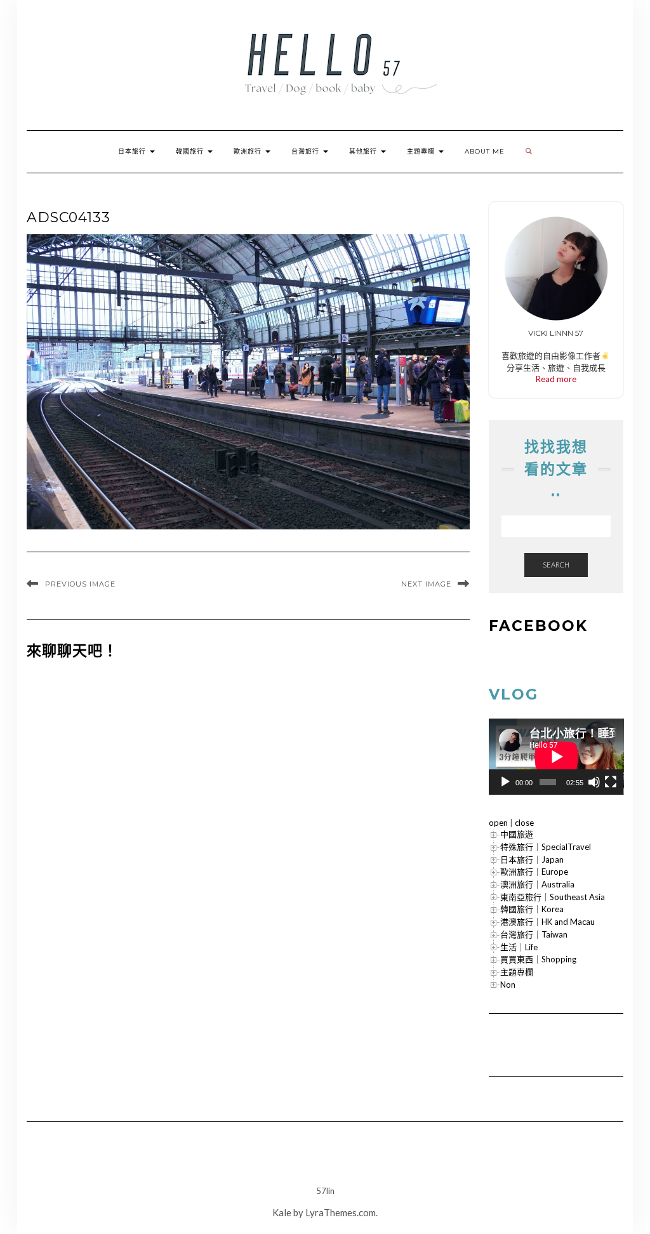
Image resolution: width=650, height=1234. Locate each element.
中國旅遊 (516, 834)
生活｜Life (519, 947)
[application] (556, 757)
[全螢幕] (610, 782)
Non (507, 984)
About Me (485, 151)
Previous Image (80, 584)
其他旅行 (364, 151)
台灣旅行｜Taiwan (533, 934)
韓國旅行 (191, 151)
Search (556, 565)
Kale (281, 1212)
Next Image (426, 584)
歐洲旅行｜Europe (534, 871)
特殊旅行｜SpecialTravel (545, 847)
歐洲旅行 (249, 151)
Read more (556, 379)
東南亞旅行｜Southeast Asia (552, 897)
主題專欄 (422, 151)
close (524, 823)
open (498, 823)
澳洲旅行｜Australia (537, 884)
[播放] (505, 782)
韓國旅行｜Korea (532, 909)
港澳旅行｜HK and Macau (547, 922)
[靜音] (594, 782)
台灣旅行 (306, 151)
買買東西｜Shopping (538, 959)
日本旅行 (133, 151)
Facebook (538, 626)
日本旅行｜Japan (532, 859)
